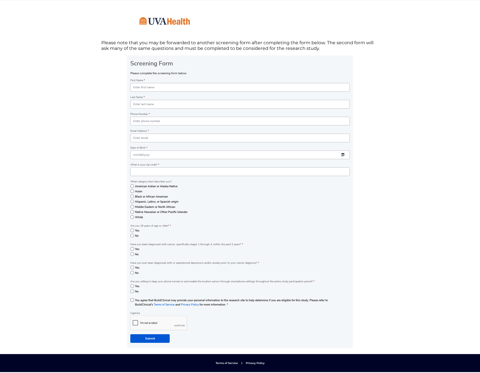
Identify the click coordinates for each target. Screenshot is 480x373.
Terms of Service (164, 304)
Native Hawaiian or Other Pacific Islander (161, 212)
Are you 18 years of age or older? (150, 226)
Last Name (137, 97)
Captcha (135, 313)
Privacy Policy (190, 304)
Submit (150, 338)
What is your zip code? (144, 164)
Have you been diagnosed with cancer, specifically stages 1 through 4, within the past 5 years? (186, 244)
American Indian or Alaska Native (156, 186)
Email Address (139, 131)
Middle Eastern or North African (155, 207)
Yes (137, 230)
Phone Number (140, 114)
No (137, 236)
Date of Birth (138, 148)
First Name (137, 80)
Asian (138, 191)
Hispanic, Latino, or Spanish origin (156, 202)
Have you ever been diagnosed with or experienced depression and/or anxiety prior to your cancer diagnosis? (194, 263)
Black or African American (151, 196)
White (139, 217)
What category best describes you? (151, 181)
